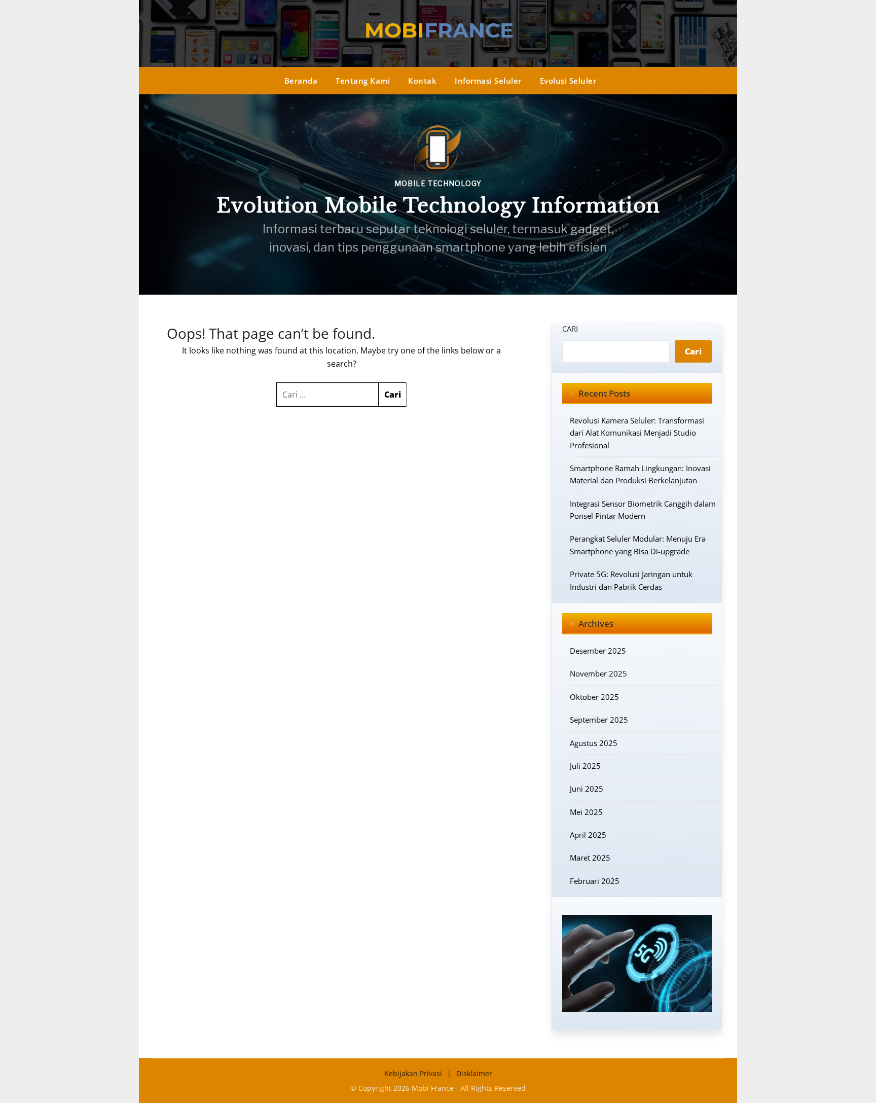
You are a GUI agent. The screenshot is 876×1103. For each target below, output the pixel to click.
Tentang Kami (363, 81)
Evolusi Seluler (568, 81)
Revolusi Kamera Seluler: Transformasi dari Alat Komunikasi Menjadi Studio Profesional (637, 432)
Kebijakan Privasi (413, 1073)
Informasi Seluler (488, 81)
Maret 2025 (590, 857)
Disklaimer (474, 1073)
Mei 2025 (586, 812)
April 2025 (588, 835)
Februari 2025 (594, 881)
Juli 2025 (585, 766)
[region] (438, 194)
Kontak (422, 81)
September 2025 (599, 720)
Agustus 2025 (593, 743)
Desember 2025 (598, 651)
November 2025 (598, 673)
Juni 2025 (586, 789)
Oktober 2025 (594, 697)
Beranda (301, 81)
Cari (570, 329)
